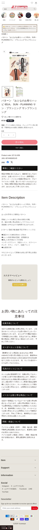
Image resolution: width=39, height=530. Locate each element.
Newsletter (6, 499)
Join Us (34, 508)
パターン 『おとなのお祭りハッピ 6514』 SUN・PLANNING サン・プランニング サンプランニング (19, 39)
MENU (3, 2)
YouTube (5, 492)
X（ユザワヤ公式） (18, 486)
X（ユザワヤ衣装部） (10, 489)
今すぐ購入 (20, 148)
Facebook (23, 489)
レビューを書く (19, 284)
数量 (3, 131)
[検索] (34, 9)
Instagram (5, 486)
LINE (30, 489)
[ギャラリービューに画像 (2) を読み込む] (19, 91)
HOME (4, 34)
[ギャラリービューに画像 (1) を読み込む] (7, 91)
